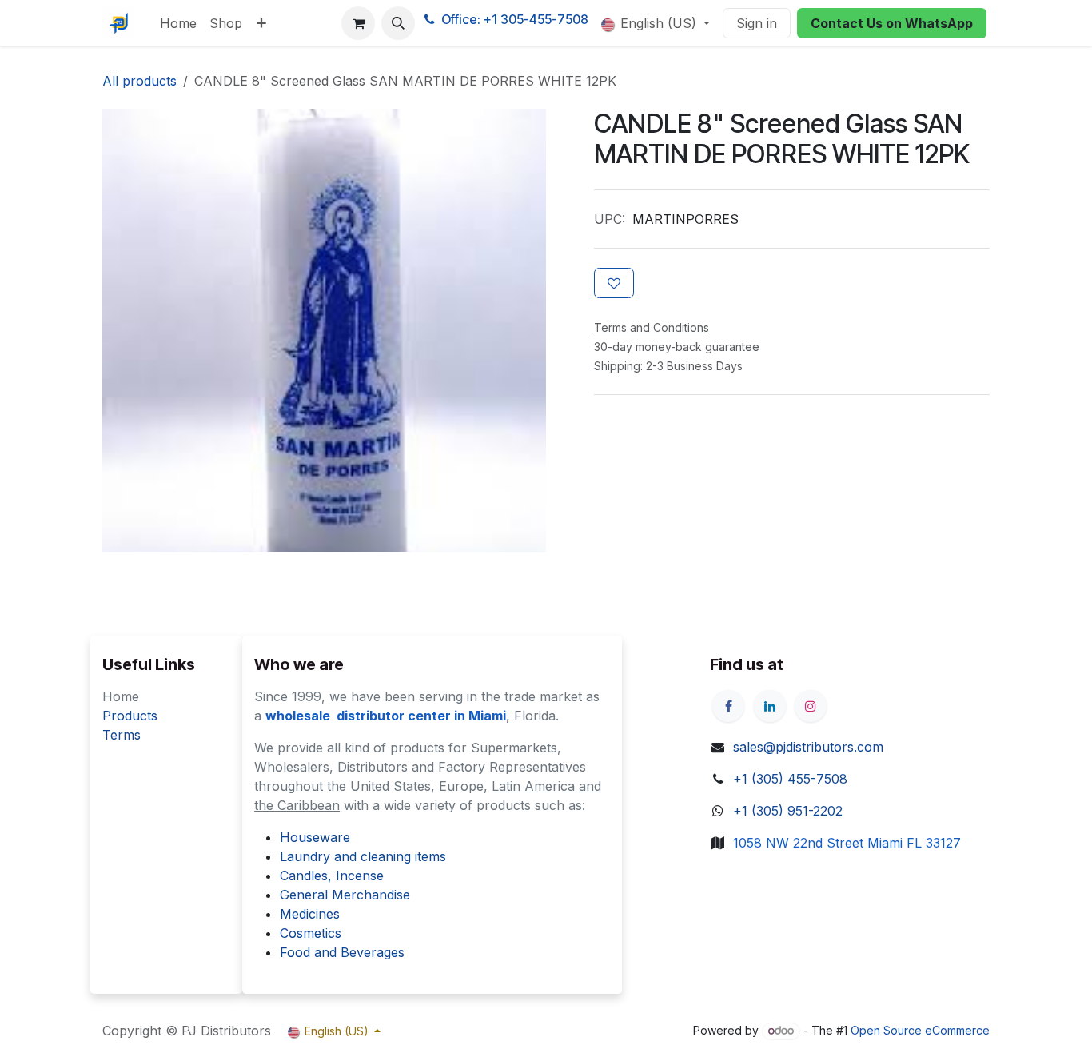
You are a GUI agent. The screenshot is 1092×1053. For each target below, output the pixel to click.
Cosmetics (310, 933)
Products (129, 716)
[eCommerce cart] (358, 23)
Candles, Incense (332, 875)
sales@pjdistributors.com (808, 747)
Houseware (315, 837)
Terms (121, 735)
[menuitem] (178, 23)
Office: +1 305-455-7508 (514, 19)
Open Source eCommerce (920, 1030)
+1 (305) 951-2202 (788, 811)
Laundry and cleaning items (363, 856)
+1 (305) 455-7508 (790, 779)
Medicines (310, 914)
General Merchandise (345, 895)
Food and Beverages (342, 952)
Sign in (756, 23)
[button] (398, 23)
